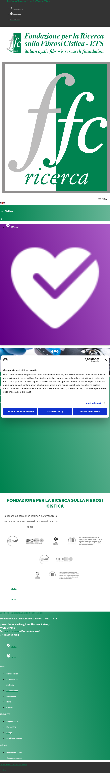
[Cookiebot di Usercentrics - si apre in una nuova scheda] (86, 360)
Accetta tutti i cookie (90, 411)
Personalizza (53, 411)
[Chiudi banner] (106, 360)
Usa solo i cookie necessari (20, 411)
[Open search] (7, 211)
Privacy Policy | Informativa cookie (13, 765)
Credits (3, 770)
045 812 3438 (11, 631)
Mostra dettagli (93, 403)
